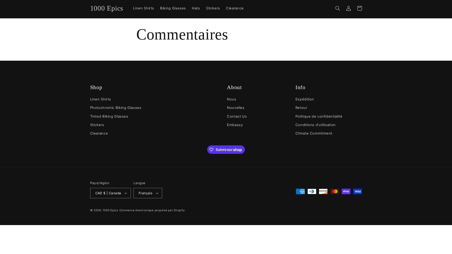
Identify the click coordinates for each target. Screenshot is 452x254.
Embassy (235, 125)
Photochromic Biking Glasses (115, 108)
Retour (301, 108)
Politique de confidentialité (319, 116)
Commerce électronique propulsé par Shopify (152, 210)
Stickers (97, 125)
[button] (337, 8)
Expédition (304, 99)
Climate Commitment (313, 133)
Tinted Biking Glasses (109, 116)
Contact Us (237, 116)
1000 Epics (110, 210)
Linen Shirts (100, 99)
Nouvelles (236, 108)
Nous (231, 99)
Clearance (99, 133)
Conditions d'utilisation (315, 125)
